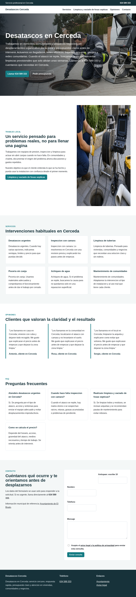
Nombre (71, 487)
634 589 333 (125, 3)
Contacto (126, 9)
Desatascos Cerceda (17, 9)
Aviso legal (101, 585)
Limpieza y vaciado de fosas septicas (90, 9)
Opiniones (115, 9)
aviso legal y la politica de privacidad (97, 545)
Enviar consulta (75, 555)
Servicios (66, 9)
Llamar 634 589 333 (17, 74)
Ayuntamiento (102, 581)
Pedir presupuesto (42, 74)
